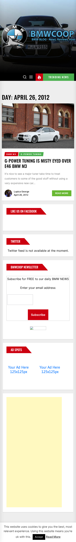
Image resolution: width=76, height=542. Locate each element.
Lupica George (21, 191)
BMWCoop (18, 220)
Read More (61, 193)
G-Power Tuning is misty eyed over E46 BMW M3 (38, 163)
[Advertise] (18, 360)
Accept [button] (39, 536)
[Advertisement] (34, 452)
